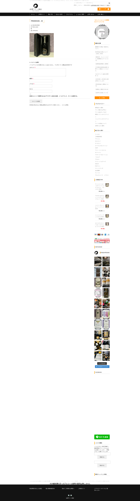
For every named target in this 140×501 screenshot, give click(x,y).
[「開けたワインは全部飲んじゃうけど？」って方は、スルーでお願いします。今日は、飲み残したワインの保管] (98, 272)
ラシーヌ (97, 172)
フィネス (97, 134)
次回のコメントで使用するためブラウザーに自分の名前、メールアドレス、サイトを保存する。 (53, 96)
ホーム (33, 14)
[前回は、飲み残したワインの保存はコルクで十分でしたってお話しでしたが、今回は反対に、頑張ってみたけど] (106, 261)
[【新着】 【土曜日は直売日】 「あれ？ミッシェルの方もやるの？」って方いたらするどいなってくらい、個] (106, 345)
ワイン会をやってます (100, 112)
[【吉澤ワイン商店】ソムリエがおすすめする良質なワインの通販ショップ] (35, 10)
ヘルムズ (97, 157)
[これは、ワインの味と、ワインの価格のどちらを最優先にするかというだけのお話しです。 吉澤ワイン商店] (106, 293)
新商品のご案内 (99, 107)
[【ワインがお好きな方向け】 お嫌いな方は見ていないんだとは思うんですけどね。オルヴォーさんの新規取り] (98, 345)
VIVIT (96, 148)
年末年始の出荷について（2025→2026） (101, 52)
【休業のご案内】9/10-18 (101, 89)
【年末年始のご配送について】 (102, 85)
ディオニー (98, 143)
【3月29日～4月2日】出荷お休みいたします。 (102, 79)
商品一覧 (50, 14)
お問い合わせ (90, 14)
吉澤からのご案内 (99, 125)
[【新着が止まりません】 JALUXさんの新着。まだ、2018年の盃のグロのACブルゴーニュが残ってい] (98, 324)
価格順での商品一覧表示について (102, 47)
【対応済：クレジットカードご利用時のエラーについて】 (102, 58)
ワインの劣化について (100, 123)
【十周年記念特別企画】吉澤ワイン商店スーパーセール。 (102, 69)
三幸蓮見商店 (98, 136)
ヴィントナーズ (99, 168)
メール (31, 83)
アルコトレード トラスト (102, 175)
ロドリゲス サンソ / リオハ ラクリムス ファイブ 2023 (100, 225)
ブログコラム (69, 14)
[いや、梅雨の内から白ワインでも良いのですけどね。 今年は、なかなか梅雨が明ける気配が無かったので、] (98, 282)
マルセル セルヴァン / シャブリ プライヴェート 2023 (100, 197)
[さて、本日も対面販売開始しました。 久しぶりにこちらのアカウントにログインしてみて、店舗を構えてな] (106, 303)
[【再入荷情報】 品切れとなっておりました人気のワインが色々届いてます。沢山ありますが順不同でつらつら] (106, 335)
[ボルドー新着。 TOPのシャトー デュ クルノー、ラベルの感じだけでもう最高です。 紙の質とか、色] (106, 282)
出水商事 (97, 170)
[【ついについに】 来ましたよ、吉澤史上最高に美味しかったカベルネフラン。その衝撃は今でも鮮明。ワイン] (106, 314)
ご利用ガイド (41, 14)
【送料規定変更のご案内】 (102, 63)
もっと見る (102, 97)
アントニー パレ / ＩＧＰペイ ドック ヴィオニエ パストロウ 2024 (100, 186)
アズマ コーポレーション (101, 154)
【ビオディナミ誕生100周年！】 (101, 74)
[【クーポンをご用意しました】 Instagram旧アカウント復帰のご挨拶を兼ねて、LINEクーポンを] (98, 293)
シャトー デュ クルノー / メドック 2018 (99, 207)
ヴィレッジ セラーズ (100, 161)
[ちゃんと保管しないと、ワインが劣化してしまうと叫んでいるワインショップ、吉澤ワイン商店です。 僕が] (106, 272)
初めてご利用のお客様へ (68, 488)
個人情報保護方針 (50, 488)
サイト (31, 89)
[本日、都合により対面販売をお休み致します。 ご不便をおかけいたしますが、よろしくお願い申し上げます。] (98, 261)
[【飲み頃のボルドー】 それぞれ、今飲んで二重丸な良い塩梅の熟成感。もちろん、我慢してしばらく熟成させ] (106, 324)
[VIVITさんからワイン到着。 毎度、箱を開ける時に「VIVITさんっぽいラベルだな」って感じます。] (98, 303)
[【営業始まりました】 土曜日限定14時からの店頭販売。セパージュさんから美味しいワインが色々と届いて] (106, 356)
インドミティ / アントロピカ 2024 (99, 215)
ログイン (80, 5)
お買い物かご (101, 14)
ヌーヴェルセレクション (101, 145)
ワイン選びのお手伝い (100, 110)
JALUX (97, 163)
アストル (97, 138)
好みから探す (59, 14)
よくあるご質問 (80, 14)
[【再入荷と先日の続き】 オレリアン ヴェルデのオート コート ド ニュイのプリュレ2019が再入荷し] (98, 356)
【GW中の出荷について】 (101, 92)
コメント (32, 67)
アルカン (97, 159)
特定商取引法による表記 (35, 488)
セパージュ (98, 152)
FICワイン (97, 166)
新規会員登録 (87, 5)
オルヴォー (98, 141)
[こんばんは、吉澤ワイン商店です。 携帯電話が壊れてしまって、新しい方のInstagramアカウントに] (98, 314)
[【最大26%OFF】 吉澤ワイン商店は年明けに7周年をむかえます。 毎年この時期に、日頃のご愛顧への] (98, 335)
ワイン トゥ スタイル (100, 150)
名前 (31, 78)
